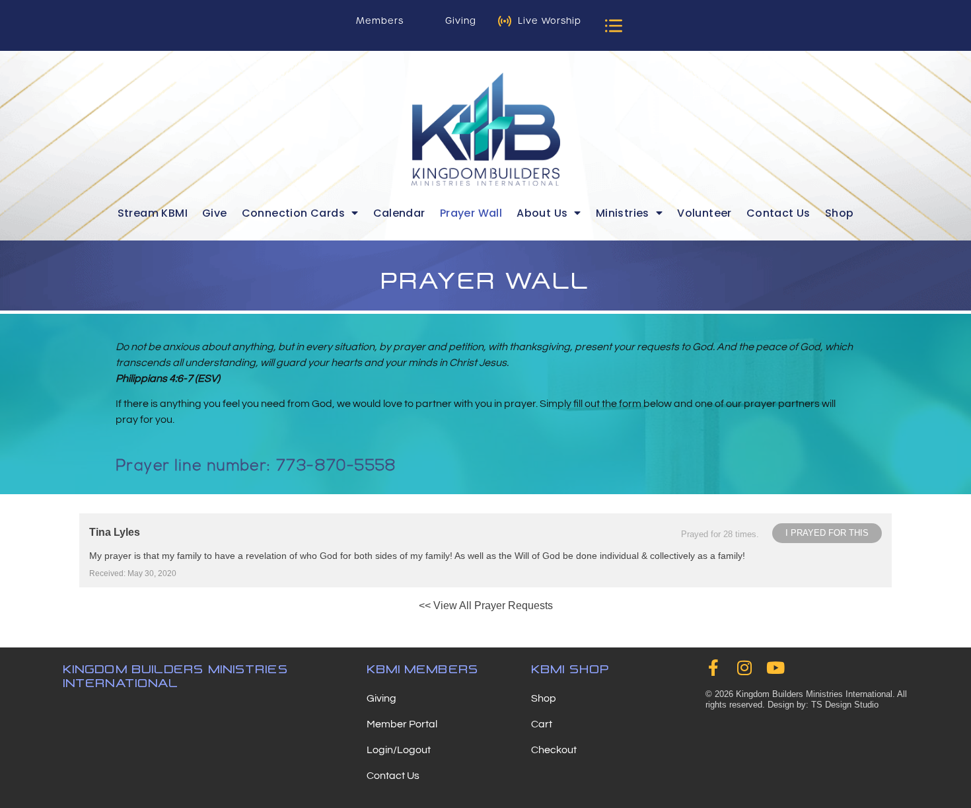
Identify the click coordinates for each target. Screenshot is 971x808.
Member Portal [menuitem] (402, 724)
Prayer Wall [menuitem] (471, 213)
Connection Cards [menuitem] (293, 213)
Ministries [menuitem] (622, 213)
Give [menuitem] (214, 213)
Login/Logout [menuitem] (399, 750)
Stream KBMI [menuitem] (153, 213)
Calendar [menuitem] (399, 213)
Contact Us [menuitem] (778, 213)
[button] (613, 25)
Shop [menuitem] (839, 213)
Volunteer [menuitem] (704, 213)
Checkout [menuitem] (554, 750)
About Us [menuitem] (542, 213)
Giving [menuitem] (381, 698)
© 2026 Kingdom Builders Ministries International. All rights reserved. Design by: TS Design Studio (806, 699)
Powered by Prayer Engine (128, 627)
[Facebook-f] (713, 667)
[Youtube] (776, 667)
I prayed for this (827, 533)
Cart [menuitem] (541, 724)
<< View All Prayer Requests (486, 605)
